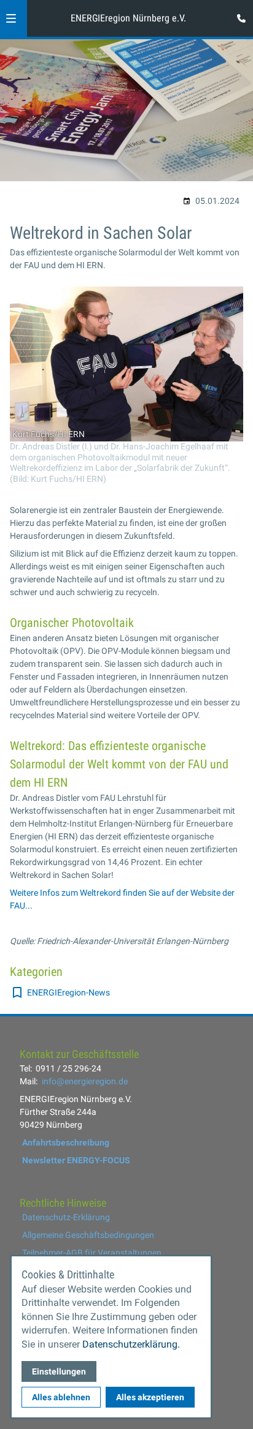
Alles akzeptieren (150, 1397)
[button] (11, 18)
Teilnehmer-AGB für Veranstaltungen (92, 1253)
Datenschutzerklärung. (131, 1344)
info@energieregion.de (85, 1081)
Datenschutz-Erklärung (66, 1217)
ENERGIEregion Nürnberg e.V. (128, 18)
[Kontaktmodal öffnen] (238, 14)
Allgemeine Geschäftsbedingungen (88, 1235)
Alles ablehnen (61, 1397)
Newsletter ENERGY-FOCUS (76, 1160)
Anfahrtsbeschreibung (65, 1142)
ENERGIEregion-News (68, 992)
